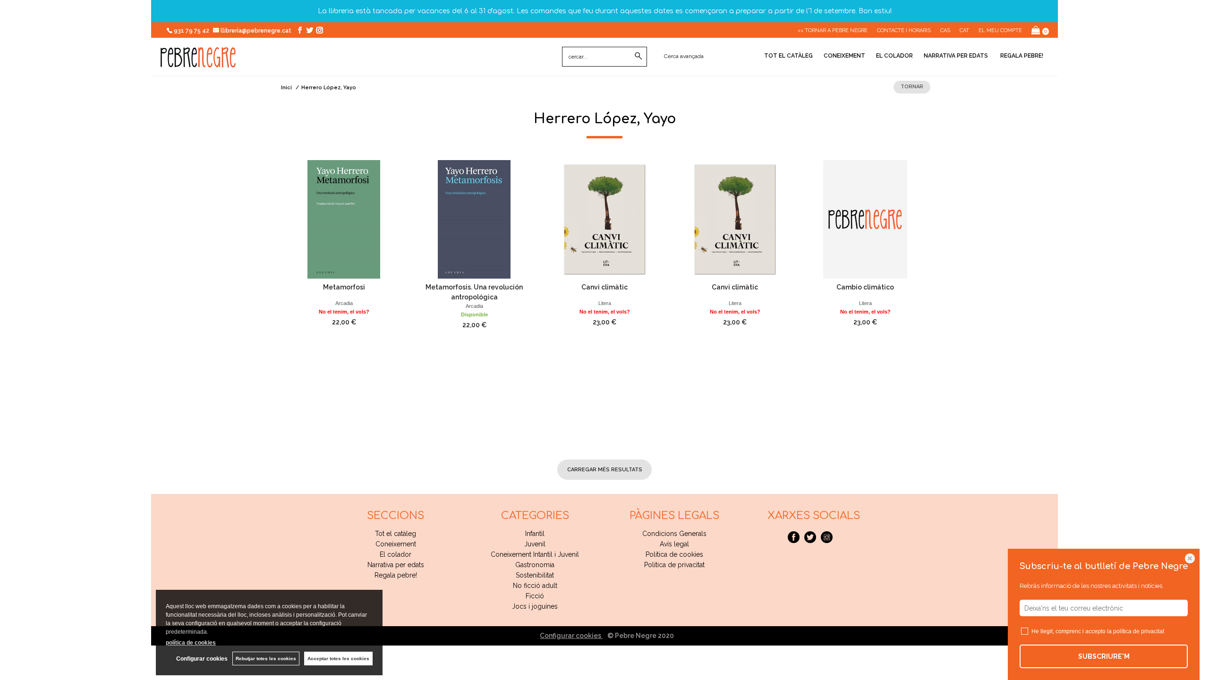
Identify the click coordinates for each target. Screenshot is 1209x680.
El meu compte (1000, 30)
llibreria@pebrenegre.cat (257, 30)
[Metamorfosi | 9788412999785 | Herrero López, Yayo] (343, 219)
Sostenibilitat (535, 575)
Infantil (535, 533)
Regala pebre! (1021, 55)
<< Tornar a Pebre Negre (833, 30)
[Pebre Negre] (198, 62)
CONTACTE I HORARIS (904, 30)
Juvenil (534, 544)
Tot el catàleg (788, 55)
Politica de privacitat (674, 565)
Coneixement (844, 55)
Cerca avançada (684, 56)
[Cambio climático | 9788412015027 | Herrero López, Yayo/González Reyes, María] (865, 219)
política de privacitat (1138, 631)
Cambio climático (865, 287)
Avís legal (674, 544)
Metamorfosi (344, 287)
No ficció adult (535, 585)
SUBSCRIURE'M (1104, 656)
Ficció (535, 596)
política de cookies (191, 642)
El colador (894, 55)
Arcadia (344, 303)
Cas (945, 30)
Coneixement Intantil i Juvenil (535, 554)
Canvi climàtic (604, 287)
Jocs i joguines (535, 606)
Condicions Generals (674, 533)
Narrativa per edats (956, 55)
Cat (964, 30)
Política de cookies (674, 554)
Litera (604, 303)
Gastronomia (534, 565)
